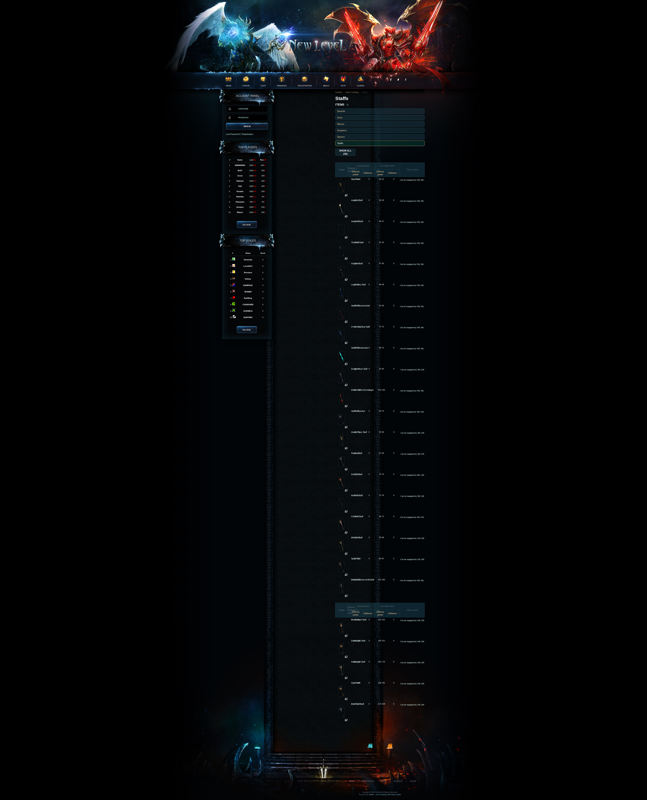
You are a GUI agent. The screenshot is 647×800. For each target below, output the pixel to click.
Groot (240, 176)
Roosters (248, 273)
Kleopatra (240, 202)
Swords (341, 111)
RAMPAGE (248, 285)
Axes (339, 117)
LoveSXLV (247, 266)
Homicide (248, 260)
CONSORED (248, 305)
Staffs (340, 143)
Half (240, 186)
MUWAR (248, 292)
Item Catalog (352, 92)
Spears (341, 136)
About (326, 86)
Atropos (240, 207)
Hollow (248, 279)
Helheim (246, 225)
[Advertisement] (380, 744)
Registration (305, 86)
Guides (360, 86)
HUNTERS (247, 317)
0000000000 (240, 165)
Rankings (282, 86)
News (228, 86)
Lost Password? (233, 134)
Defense (368, 173)
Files (263, 86)
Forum (245, 86)
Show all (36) (345, 152)
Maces (340, 124)
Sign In (247, 126)
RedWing (248, 298)
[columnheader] (341, 170)
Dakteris (240, 181)
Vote (343, 86)
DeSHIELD (248, 311)
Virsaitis (239, 191)
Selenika (240, 197)
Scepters (342, 130)
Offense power (356, 173)
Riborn (240, 212)
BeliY (240, 170)
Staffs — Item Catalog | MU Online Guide (384, 794)
